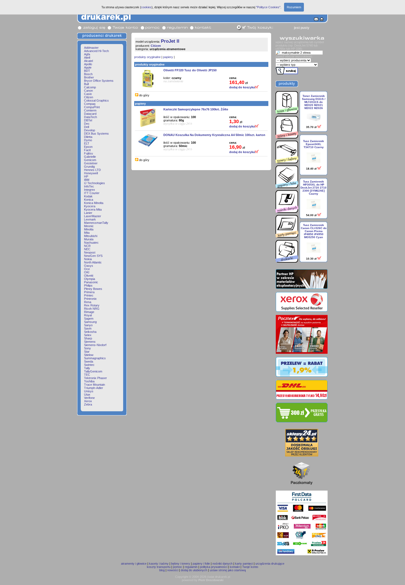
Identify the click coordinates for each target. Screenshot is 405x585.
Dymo (88, 140)
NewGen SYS (93, 255)
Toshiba (89, 381)
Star (87, 351)
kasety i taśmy (159, 563)
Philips (88, 285)
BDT (87, 70)
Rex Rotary (91, 305)
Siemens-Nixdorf (95, 345)
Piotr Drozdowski (210, 580)
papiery (168, 57)
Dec (87, 123)
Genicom (90, 160)
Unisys (88, 391)
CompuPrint (92, 107)
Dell (86, 127)
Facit (87, 150)
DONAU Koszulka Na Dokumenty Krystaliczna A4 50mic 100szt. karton (214, 135)
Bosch (88, 74)
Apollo (88, 64)
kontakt (235, 566)
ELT (86, 143)
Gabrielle (90, 156)
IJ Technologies (94, 183)
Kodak (88, 196)
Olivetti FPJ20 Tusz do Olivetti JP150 (190, 70)
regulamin (191, 566)
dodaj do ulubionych (194, 570)
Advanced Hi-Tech (96, 51)
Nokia (88, 259)
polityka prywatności (213, 566)
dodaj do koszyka (242, 87)
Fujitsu (88, 153)
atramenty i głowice (134, 563)
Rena (87, 302)
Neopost (89, 252)
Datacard (90, 113)
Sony (87, 348)
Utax (87, 394)
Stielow (88, 355)
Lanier (88, 212)
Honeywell (91, 173)
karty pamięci (244, 563)
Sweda (88, 361)
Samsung (90, 321)
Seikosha (90, 331)
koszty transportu (159, 566)
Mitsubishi (90, 236)
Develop (89, 130)
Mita (87, 232)
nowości (172, 570)
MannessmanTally (96, 222)
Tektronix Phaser (95, 378)
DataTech (90, 117)
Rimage (89, 312)
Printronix (90, 298)
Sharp (88, 338)
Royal (88, 315)
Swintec (89, 364)
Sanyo (88, 325)
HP (86, 176)
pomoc (177, 566)
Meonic (89, 226)
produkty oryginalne (147, 57)
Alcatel (88, 60)
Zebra (88, 404)
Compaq (89, 103)
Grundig (89, 166)
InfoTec (89, 186)
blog (162, 570)
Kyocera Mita (93, 209)
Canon (88, 90)
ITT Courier (91, 193)
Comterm (90, 110)
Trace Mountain (94, 384)
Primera (89, 292)
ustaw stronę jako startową (228, 570)
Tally (87, 368)
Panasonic (91, 282)
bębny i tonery (180, 563)
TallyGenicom (93, 371)
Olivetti (88, 275)
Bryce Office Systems (99, 80)
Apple (87, 67)
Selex (87, 335)
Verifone (89, 397)
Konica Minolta (93, 203)
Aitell (87, 57)
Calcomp (90, 87)
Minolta (88, 229)
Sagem (88, 318)
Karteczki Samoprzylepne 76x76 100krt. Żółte (195, 109)
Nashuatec (91, 242)
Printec (88, 295)
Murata (88, 239)
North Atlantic (93, 262)
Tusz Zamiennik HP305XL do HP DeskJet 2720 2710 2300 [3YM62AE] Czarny (313, 187)
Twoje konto (250, 566)
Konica (88, 199)
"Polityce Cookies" (268, 7)
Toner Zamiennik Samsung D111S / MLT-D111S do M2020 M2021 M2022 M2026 (313, 102)
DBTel (88, 120)
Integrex (89, 189)
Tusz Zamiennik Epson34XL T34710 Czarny (313, 144)
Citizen (88, 97)
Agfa (87, 54)
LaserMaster (92, 216)
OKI (86, 272)
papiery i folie (201, 563)
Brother (89, 77)
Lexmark (90, 219)
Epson (88, 146)
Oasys (88, 265)
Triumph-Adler (93, 388)
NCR (87, 245)
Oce (87, 269)
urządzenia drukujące (269, 563)
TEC (87, 374)
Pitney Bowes (93, 288)
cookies (146, 7)
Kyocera (89, 206)
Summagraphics (95, 358)
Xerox (88, 401)
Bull (86, 84)
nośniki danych (222, 563)
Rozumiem (294, 7)
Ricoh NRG (91, 308)
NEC (87, 249)
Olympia (89, 279)
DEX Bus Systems (96, 133)
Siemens (90, 341)
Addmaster (91, 47)
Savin (87, 328)
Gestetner (91, 163)
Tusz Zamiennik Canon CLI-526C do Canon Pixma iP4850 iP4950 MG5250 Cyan (313, 231)
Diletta (88, 136)
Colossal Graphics (96, 100)
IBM (86, 179)
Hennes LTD (92, 170)
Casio (88, 94)
